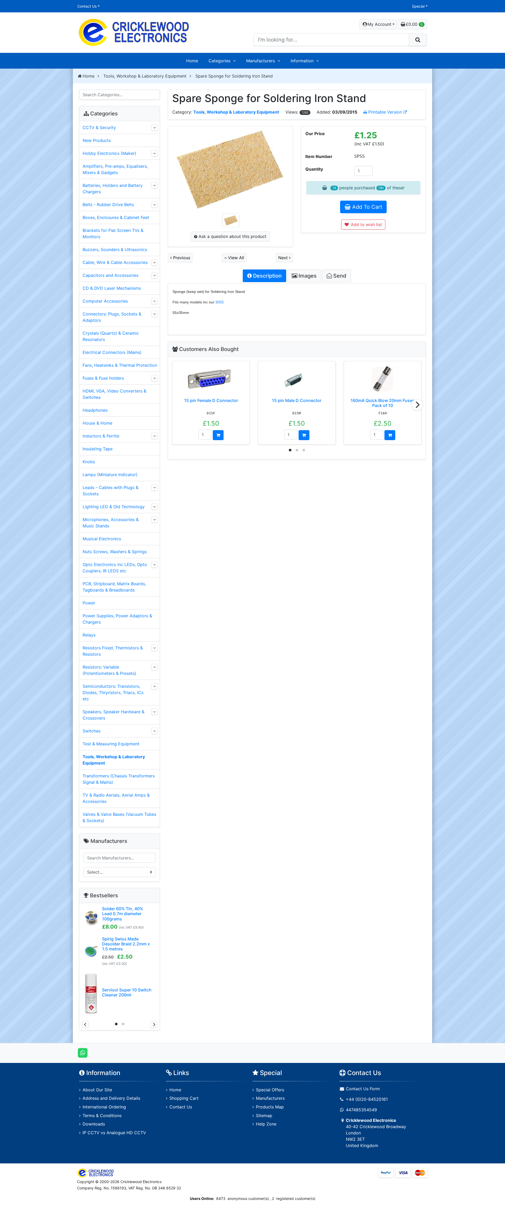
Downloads (94, 1124)
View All (235, 257)
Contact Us (87, 6)
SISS (219, 302)
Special (418, 6)
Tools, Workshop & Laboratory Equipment (144, 76)
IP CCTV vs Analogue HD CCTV (114, 1132)
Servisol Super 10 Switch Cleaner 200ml (127, 992)
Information (302, 60)
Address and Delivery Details (111, 1098)
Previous (181, 257)
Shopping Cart (184, 1098)
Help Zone (266, 1124)
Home (192, 60)
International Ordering (104, 1106)
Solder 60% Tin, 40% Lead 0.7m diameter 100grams (122, 913)
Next (283, 257)
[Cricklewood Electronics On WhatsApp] (82, 1052)
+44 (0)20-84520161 (367, 1099)
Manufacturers (260, 60)
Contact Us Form (362, 1088)
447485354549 (361, 1109)
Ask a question (231, 236)
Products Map (270, 1106)
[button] (378, 24)
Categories (219, 60)
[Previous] (85, 1024)
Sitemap (264, 1115)
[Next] (417, 405)
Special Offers (270, 1089)
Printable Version (385, 112)
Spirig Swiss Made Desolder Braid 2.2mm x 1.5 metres (126, 943)
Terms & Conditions (102, 1115)
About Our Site (97, 1089)
